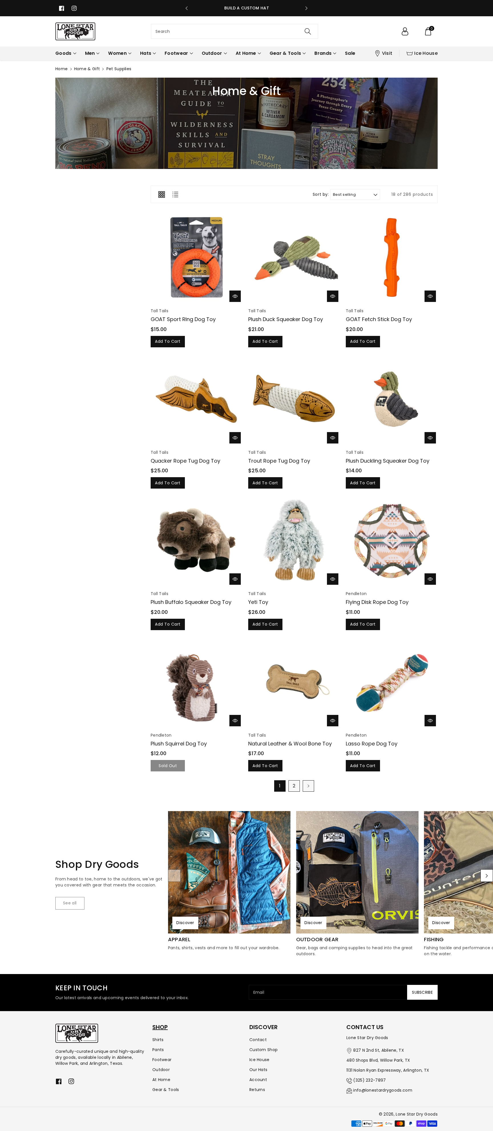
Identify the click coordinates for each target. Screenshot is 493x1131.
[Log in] (405, 31)
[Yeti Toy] (294, 540)
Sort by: (321, 194)
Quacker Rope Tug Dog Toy (185, 460)
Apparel (179, 939)
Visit (387, 53)
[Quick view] (235, 296)
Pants (158, 1050)
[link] (69, 903)
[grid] (161, 194)
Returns (257, 1089)
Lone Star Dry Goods (417, 1114)
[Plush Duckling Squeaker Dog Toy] (392, 399)
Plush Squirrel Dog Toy (179, 743)
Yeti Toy (258, 602)
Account (258, 1079)
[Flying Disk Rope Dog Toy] (392, 540)
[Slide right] (486, 875)
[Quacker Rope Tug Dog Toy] (197, 399)
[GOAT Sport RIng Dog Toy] (197, 258)
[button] (428, 31)
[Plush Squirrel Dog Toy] (197, 682)
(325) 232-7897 (369, 1080)
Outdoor (161, 1069)
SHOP (160, 1027)
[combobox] (234, 31)
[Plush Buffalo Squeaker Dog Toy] (197, 540)
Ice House (426, 53)
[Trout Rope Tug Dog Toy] (294, 399)
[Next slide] (306, 8)
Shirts (158, 1040)
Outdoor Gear (317, 939)
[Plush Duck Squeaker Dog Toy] (294, 258)
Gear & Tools (165, 1089)
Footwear (161, 1060)
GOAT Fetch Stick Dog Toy (379, 319)
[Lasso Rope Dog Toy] (392, 682)
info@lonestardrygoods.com (382, 1090)
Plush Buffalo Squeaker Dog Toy (191, 602)
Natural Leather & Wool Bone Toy (290, 743)
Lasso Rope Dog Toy (371, 743)
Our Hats (258, 1069)
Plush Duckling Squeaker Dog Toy (387, 460)
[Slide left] (174, 875)
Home (61, 69)
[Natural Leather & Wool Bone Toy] (294, 682)
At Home (161, 1079)
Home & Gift (87, 69)
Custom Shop (263, 1050)
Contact (258, 1040)
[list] (175, 194)
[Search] (308, 31)
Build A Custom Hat (246, 8)
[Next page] (308, 786)
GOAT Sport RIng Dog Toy (183, 319)
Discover (185, 923)
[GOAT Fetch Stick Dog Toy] (392, 258)
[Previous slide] (186, 8)
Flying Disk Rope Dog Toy (377, 602)
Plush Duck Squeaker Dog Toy (285, 319)
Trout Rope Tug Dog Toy (279, 460)
